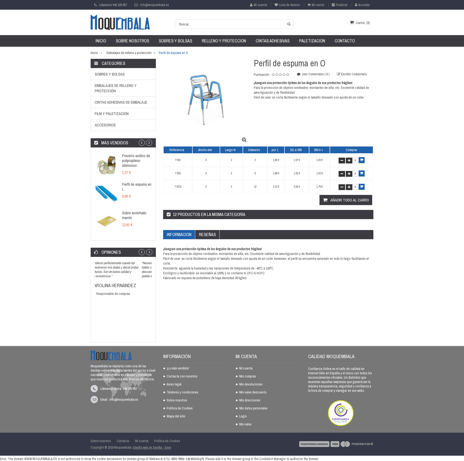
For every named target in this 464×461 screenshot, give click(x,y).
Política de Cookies (180, 408)
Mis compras (247, 376)
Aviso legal (174, 384)
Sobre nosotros (177, 400)
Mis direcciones (249, 400)
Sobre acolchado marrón (134, 215)
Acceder (364, 5)
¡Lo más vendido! (178, 368)
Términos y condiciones (182, 392)
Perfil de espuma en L (136, 187)
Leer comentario (315, 74)
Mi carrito (318, 5)
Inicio (94, 53)
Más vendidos (114, 143)
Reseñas (207, 234)
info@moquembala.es (154, 5)
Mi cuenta (260, 5)
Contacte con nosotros (182, 376)
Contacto (123, 441)
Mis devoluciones (250, 384)
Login (243, 416)
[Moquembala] (120, 22)
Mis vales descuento (253, 392)
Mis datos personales (253, 408)
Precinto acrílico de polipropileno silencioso (136, 160)
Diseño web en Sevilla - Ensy (152, 447)
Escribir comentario (353, 74)
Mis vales (245, 424)
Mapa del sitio (176, 416)
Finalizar (342, 5)
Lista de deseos (289, 5)
